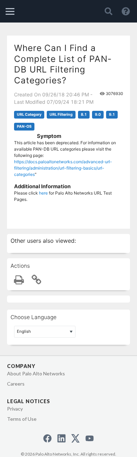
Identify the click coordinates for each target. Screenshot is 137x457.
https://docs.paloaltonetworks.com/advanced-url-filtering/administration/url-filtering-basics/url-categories (63, 168)
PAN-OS (24, 126)
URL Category (29, 114)
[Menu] (10, 11)
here (43, 193)
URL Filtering (61, 114)
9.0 (98, 114)
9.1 (112, 114)
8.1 (84, 114)
